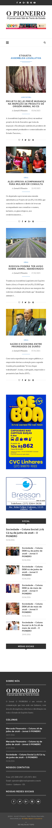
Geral (26, 178)
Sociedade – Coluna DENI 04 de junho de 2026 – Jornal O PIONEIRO (32, 552)
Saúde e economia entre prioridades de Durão (26, 345)
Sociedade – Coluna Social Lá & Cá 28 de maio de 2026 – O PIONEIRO (32, 626)
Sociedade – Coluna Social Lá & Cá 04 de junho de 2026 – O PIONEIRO (25, 532)
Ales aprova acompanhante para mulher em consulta (26, 182)
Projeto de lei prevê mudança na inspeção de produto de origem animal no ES (26, 104)
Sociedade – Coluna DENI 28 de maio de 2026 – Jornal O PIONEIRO (32, 608)
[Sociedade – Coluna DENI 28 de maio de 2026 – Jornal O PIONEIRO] (12, 604)
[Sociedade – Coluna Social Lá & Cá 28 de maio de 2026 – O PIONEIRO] (12, 622)
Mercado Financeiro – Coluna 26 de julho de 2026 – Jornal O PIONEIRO (24, 730)
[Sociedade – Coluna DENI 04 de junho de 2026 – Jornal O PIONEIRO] (12, 548)
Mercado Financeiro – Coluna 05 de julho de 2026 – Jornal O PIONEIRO (24, 743)
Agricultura (26, 97)
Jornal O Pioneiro (20, 110)
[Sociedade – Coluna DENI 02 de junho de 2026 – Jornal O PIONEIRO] (12, 566)
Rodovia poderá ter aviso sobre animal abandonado (26, 267)
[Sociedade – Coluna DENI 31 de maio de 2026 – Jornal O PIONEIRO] (12, 585)
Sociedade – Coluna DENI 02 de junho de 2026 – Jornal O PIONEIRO (32, 570)
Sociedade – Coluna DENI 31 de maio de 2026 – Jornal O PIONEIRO (32, 589)
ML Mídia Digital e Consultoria (32, 818)
